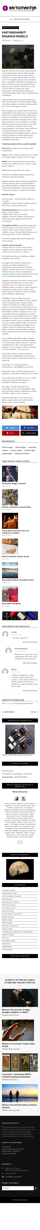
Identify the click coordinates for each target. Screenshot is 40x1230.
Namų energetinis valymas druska (15, 556)
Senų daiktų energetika (11, 603)
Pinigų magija (7, 929)
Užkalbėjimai (7, 947)
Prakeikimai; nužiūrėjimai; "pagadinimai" (17, 932)
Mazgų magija (7, 920)
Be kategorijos (7, 899)
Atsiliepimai (6, 1147)
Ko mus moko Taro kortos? (12, 914)
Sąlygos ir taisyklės (9, 1153)
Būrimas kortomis (9, 905)
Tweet (12, 428)
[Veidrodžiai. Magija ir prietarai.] (10, 481)
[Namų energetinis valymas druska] (10, 554)
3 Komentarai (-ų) (17, 40)
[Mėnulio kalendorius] (20, 869)
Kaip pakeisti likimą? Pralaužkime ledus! (18, 580)
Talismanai (6, 944)
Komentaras (31, 433)
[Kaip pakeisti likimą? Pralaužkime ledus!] (10, 578)
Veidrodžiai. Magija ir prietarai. (14, 483)
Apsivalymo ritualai (9, 893)
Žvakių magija (7, 949)
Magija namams (8, 917)
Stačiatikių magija (8, 941)
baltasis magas (7, 447)
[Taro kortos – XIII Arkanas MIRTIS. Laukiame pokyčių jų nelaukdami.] (20, 1062)
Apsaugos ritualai (10, 27)
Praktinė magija (8, 935)
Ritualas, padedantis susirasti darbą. (16, 507)
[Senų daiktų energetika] (10, 601)
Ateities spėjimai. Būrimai (11, 896)
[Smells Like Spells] (20, 739)
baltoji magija (20, 447)
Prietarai (5, 938)
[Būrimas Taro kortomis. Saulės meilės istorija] (20, 1030)
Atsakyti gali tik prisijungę (30, 642)
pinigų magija (7, 453)
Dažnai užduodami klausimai (13, 1149)
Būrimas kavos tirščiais (10, 902)
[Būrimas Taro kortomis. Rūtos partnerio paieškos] (20, 1093)
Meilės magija (7, 923)
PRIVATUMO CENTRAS (11, 1151)
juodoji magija (30, 450)
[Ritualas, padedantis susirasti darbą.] (10, 505)
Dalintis (30, 428)
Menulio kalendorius (10, 926)
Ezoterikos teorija (8, 908)
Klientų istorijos (8, 911)
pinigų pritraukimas (22, 453)
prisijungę (9, 703)
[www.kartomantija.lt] (20, 11)
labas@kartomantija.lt (13, 1177)
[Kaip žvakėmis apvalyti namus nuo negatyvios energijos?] (10, 528)
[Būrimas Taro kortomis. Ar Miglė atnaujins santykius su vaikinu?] (20, 998)
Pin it (12, 433)
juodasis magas (16, 450)
